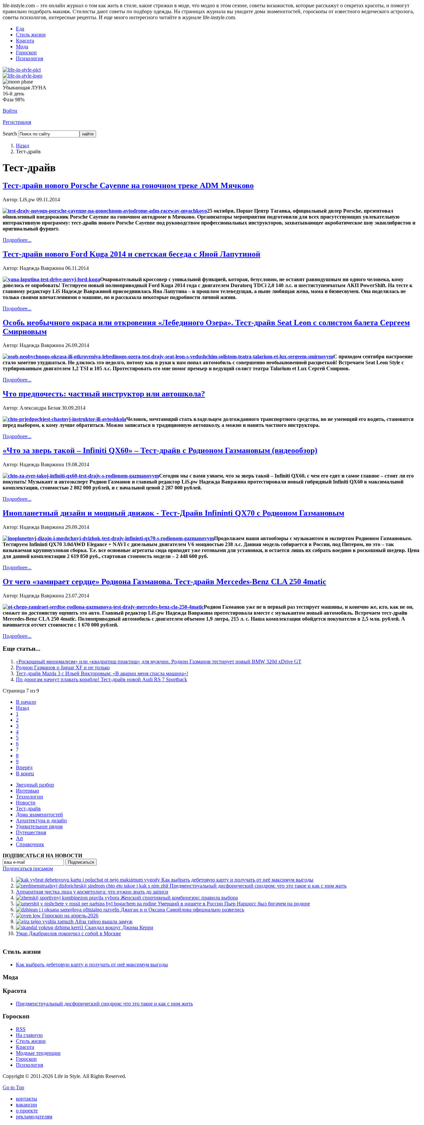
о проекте (27, 1110)
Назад (22, 145)
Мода (22, 46)
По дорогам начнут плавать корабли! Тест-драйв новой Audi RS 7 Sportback (101, 679)
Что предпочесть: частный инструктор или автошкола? (104, 393)
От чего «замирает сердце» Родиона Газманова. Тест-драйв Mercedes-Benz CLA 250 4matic (164, 581)
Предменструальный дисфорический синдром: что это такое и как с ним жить (104, 1003)
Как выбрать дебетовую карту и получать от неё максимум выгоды (92, 964)
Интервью (27, 790)
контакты (26, 1098)
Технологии (29, 796)
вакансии (26, 1104)
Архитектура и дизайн (41, 820)
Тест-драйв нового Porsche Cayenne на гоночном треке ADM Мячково (128, 185)
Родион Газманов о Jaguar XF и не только (63, 667)
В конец (25, 773)
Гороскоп (26, 52)
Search (10, 133)
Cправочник (30, 844)
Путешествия (31, 832)
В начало (26, 702)
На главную (29, 1035)
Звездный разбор (35, 785)
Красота (25, 40)
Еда (20, 28)
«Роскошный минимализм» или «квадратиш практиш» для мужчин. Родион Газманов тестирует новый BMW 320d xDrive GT (158, 661)
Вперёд (24, 767)
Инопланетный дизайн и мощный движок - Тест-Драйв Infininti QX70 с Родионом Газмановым (173, 513)
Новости (25, 802)
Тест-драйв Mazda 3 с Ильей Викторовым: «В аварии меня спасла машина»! (102, 673)
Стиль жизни (31, 34)
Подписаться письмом (28, 868)
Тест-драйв (28, 808)
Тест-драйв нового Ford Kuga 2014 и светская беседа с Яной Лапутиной (131, 254)
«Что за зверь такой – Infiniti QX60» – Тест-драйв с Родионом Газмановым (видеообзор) (160, 450)
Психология (29, 58)
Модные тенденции (38, 1053)
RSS (21, 1029)
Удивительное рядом (39, 826)
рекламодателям (34, 1116)
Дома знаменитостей (39, 814)
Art (19, 838)
